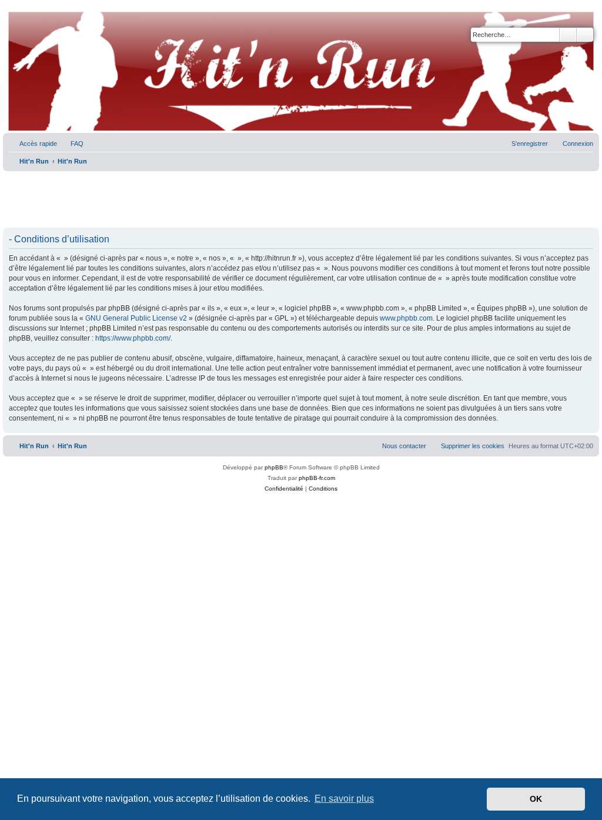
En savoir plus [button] (344, 799)
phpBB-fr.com (317, 478)
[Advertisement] (301, 200)
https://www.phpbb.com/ (132, 338)
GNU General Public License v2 (136, 318)
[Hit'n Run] (12, 13)
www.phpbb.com (406, 318)
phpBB (274, 467)
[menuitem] (71, 143)
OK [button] (536, 799)
